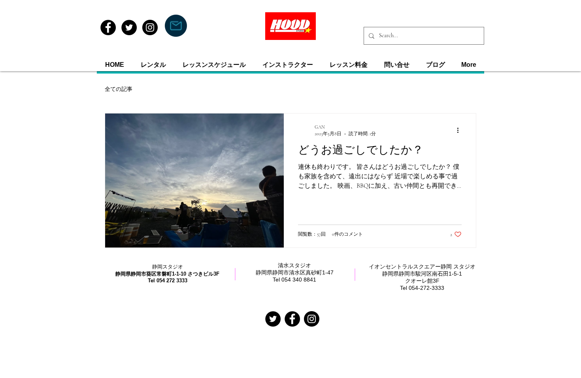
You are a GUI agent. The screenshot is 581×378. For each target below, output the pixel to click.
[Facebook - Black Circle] (108, 27)
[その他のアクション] (460, 130)
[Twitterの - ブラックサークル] (273, 319)
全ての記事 (118, 89)
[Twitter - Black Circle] (129, 27)
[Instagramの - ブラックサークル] (311, 319)
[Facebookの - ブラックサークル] (292, 319)
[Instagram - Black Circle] (150, 27)
